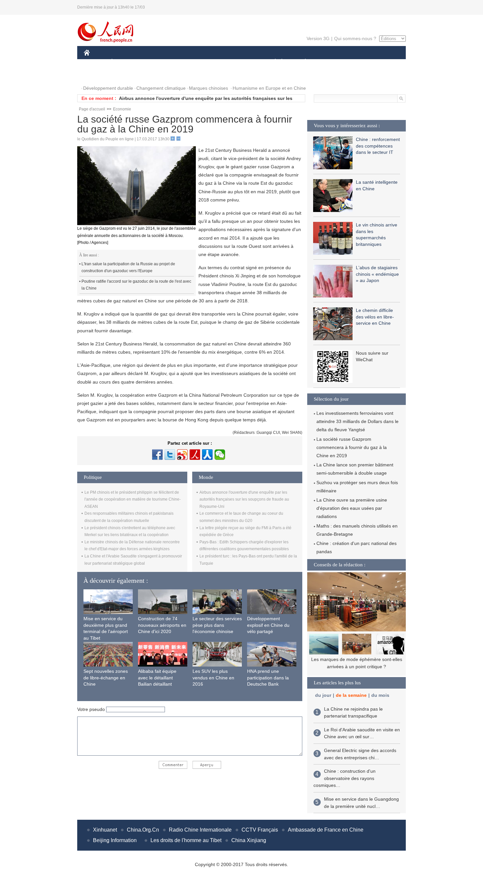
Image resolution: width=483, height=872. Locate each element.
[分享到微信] (220, 454)
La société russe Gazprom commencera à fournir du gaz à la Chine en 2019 (351, 447)
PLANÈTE (302, 62)
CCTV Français (260, 830)
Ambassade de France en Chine (325, 830)
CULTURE (242, 62)
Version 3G (318, 38)
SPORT (328, 62)
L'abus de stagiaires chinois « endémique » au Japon (377, 274)
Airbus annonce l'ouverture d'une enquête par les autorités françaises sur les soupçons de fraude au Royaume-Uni (244, 499)
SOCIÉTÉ (272, 62)
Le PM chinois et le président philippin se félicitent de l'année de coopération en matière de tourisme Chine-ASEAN (132, 499)
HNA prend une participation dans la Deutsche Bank (268, 678)
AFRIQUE (183, 62)
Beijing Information (115, 840)
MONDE (155, 62)
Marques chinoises (208, 88)
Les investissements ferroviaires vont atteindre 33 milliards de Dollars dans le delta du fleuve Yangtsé (357, 421)
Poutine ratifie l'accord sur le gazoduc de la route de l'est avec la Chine (136, 285)
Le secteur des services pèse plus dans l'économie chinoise (217, 625)
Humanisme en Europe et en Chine (269, 88)
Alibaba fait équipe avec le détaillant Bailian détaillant (157, 678)
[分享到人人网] (207, 454)
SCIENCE (212, 62)
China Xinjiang (248, 840)
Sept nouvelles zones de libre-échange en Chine (105, 678)
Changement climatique (161, 88)
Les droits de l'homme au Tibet (185, 840)
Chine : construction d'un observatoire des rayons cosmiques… (344, 778)
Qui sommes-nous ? (355, 38)
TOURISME (357, 62)
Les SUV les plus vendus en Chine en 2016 (213, 678)
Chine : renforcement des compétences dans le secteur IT (378, 146)
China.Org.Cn (143, 830)
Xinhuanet (105, 830)
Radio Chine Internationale (200, 830)
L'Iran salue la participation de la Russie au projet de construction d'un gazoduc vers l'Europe (128, 267)
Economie (122, 109)
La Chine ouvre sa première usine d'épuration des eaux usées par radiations (351, 508)
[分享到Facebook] (157, 454)
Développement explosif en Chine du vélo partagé (268, 625)
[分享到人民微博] (195, 454)
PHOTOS (97, 75)
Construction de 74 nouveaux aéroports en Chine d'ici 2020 (162, 625)
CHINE (95, 62)
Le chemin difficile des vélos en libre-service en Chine (375, 317)
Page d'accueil (92, 109)
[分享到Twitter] (170, 454)
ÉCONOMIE (124, 62)
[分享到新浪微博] (182, 454)
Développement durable (108, 88)
